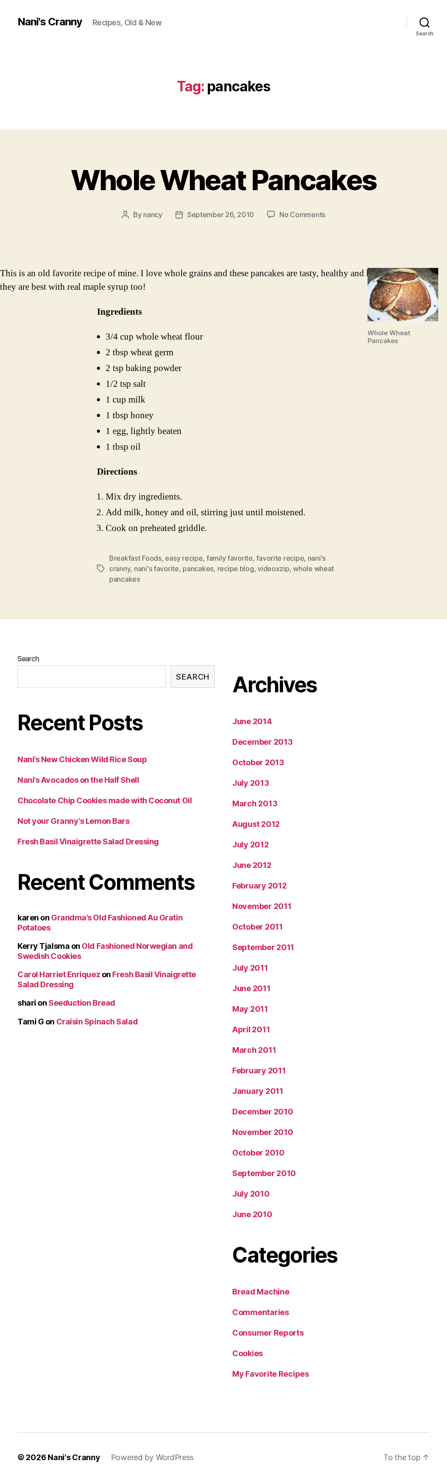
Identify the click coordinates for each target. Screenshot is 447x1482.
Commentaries (260, 1312)
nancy (152, 214)
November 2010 (262, 1132)
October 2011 (257, 926)
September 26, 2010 (220, 214)
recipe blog (235, 568)
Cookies (247, 1353)
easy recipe (184, 558)
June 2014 (252, 721)
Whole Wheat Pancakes (224, 180)
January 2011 (257, 1091)
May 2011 (250, 1008)
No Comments (302, 214)
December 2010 (262, 1111)
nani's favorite (156, 568)
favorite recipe (280, 558)
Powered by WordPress (152, 1457)
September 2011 (263, 947)
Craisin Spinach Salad (97, 1021)
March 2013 (254, 803)
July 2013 (250, 783)
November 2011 (262, 906)
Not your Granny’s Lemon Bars (73, 821)
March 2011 (254, 1050)
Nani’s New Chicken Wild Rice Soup (82, 759)
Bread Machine (260, 1291)
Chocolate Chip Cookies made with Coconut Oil (104, 800)
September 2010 (264, 1173)
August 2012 (256, 824)
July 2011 (250, 967)
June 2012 (252, 865)
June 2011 (251, 988)
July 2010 (251, 1193)
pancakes (197, 568)
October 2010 (258, 1152)
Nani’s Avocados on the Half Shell (78, 779)
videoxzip (273, 568)
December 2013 (262, 741)
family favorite (229, 558)
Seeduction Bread (81, 1002)
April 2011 (251, 1029)
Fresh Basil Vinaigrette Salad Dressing (88, 841)
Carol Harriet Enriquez (58, 974)
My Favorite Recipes (270, 1373)
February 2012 (259, 885)
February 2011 (259, 1070)
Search (28, 658)
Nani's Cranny (49, 22)
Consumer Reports (268, 1332)
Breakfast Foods (135, 558)
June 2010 (252, 1214)
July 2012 (250, 844)
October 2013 (258, 762)
